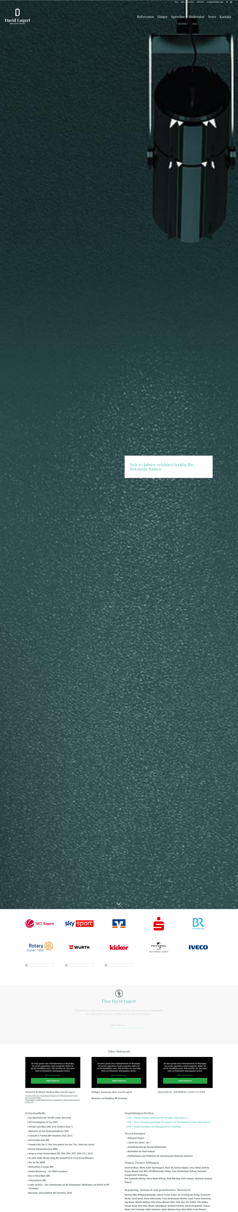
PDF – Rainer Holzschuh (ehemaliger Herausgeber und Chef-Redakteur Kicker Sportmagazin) (169, 1122)
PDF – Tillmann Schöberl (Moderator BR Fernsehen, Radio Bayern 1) (158, 1117)
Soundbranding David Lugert (215, 2)
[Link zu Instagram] (231, 2)
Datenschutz (200, 2)
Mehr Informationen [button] (52, 1075)
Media (183, 2)
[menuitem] (176, 2)
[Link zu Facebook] (227, 2)
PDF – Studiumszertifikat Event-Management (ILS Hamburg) (154, 1126)
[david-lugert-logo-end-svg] (17, 16)
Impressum (191, 2)
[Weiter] (206, 1013)
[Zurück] (31, 1013)
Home (176, 2)
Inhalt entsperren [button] (53, 1081)
